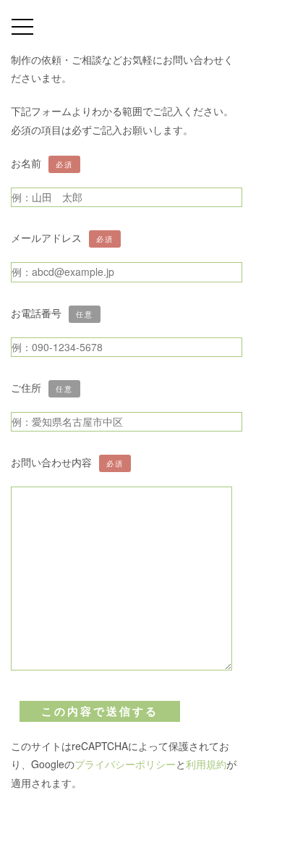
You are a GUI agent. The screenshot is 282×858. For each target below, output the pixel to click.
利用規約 (206, 764)
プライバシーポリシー (125, 764)
